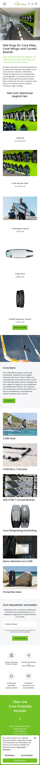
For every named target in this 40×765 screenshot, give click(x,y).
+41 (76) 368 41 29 (20, 734)
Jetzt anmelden (20, 638)
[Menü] (4, 3)
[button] (29, 3)
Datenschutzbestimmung (20, 630)
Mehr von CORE (20, 327)
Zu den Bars (9, 401)
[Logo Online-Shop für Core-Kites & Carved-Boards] (20, 4)
